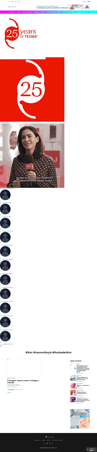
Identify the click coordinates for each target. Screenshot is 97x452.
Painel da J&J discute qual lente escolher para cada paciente (83, 400)
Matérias (30, 12)
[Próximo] (1, 346)
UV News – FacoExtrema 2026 (83, 386)
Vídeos (64, 12)
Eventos (59, 12)
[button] (48, 34)
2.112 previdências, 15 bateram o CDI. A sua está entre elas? (82, 378)
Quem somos (37, 440)
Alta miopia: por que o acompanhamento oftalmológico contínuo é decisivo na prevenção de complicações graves (83, 368)
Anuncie (43, 440)
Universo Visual (11, 389)
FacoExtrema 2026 (80, 383)
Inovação (24, 12)
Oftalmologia (11, 12)
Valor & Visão (79, 375)
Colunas (42, 12)
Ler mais (9, 392)
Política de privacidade (57, 440)
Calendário (79, 12)
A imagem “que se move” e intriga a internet (23, 381)
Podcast (69, 12)
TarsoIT (55, 447)
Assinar (84, 1)
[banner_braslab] (62, 6)
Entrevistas (36, 12)
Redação (48, 440)
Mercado (19, 12)
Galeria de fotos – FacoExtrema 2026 (81, 392)
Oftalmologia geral (11, 378)
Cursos (73, 12)
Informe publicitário (51, 12)
